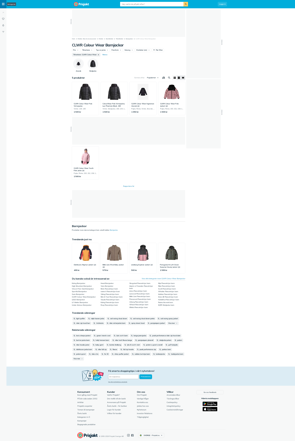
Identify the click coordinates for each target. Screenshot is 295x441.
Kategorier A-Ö (83, 417)
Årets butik (82, 413)
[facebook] (132, 435)
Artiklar (80, 402)
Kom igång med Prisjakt (87, 395)
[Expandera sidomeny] (3, 12)
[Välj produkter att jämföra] (163, 78)
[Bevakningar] (3, 25)
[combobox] (151, 4)
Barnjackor (129, 39)
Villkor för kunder (114, 413)
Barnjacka (114, 230)
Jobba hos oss (143, 406)
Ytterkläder (119, 39)
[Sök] (185, 4)
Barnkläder (109, 39)
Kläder (101, 39)
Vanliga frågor (143, 398)
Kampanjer (81, 421)
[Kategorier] (3, 4)
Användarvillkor (173, 395)
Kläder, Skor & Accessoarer (87, 39)
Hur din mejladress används (117, 382)
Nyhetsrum (141, 410)
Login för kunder (114, 410)
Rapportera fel (128, 186)
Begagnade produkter (86, 424)
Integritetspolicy (173, 406)
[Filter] (3, 31)
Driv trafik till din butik (116, 398)
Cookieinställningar (175, 410)
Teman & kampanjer (85, 410)
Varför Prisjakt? (113, 395)
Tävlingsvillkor (173, 398)
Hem (73, 39)
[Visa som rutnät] (175, 78)
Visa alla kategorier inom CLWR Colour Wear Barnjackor (163, 279)
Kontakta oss (142, 402)
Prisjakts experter (84, 406)
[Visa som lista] (179, 78)
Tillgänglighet (143, 417)
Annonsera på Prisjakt (116, 402)
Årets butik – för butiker (117, 406)
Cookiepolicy (172, 402)
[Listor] (3, 19)
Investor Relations (144, 413)
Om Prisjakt (142, 395)
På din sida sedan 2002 (87, 398)
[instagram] (128, 435)
